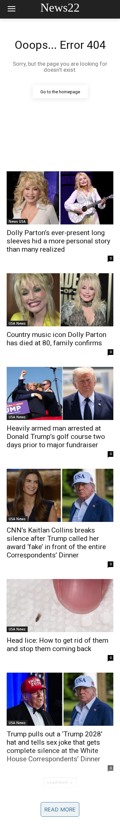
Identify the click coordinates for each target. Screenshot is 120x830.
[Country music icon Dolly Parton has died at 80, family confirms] (60, 299)
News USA (17, 221)
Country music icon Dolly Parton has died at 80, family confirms (56, 339)
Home (21, 806)
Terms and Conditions (60, 820)
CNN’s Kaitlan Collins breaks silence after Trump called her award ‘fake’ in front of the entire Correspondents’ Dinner (56, 542)
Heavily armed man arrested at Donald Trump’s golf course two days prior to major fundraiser (56, 436)
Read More (60, 809)
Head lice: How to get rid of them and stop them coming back (57, 644)
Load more (57, 782)
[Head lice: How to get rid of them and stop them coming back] (60, 605)
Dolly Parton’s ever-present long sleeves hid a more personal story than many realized (58, 241)
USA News (17, 323)
